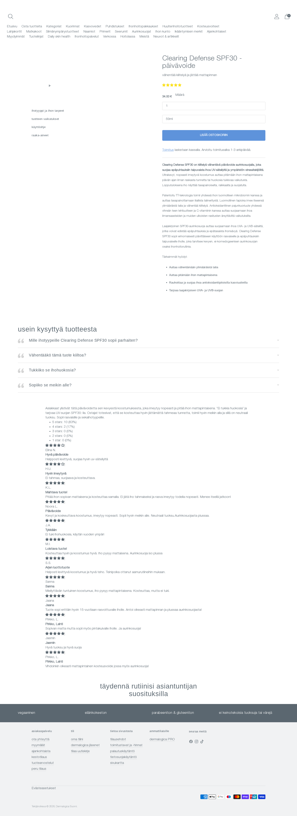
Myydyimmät (16, 36)
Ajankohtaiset (216, 31)
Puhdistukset (115, 26)
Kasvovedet (92, 26)
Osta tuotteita (31, 26)
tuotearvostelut (43, 763)
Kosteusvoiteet (208, 26)
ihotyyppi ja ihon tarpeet (48, 110)
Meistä (144, 36)
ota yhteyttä (40, 739)
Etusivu (12, 26)
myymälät (38, 745)
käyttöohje (39, 127)
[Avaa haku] (10, 16)
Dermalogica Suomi (66, 806)
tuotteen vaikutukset (45, 119)
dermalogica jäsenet (85, 745)
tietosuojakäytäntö (123, 757)
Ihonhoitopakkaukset (143, 26)
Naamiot (89, 31)
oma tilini (77, 739)
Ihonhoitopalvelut (87, 36)
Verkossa (109, 36)
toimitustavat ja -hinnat (126, 745)
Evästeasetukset (44, 788)
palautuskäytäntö (122, 751)
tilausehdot (118, 739)
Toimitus (168, 150)
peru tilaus (39, 769)
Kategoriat (54, 26)
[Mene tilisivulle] (277, 16)
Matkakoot (34, 31)
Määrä (179, 95)
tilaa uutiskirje (80, 751)
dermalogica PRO (162, 739)
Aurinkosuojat (141, 31)
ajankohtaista (41, 751)
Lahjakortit (14, 31)
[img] (54, 445)
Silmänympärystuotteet (62, 31)
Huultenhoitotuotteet (177, 26)
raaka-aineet (40, 135)
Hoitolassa (127, 36)
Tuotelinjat (36, 36)
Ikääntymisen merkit (189, 31)
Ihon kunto (162, 31)
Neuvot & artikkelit (166, 36)
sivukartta (117, 763)
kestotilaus (39, 757)
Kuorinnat (73, 26)
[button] (171, 85)
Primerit (105, 31)
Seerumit (121, 31)
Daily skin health (59, 36)
